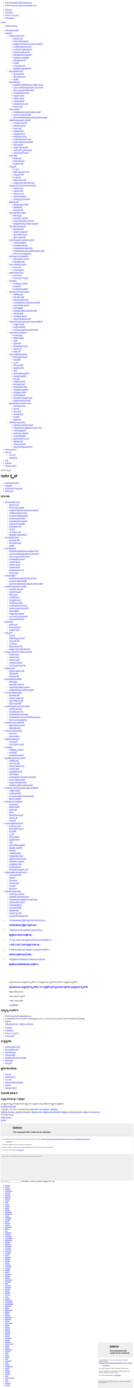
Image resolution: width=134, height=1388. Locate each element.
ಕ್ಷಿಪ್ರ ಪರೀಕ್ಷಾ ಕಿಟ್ (18, 229)
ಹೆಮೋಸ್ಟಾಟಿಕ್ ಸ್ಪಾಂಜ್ (20, 357)
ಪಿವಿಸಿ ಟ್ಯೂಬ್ (17, 275)
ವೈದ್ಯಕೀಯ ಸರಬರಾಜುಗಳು (91, 1112)
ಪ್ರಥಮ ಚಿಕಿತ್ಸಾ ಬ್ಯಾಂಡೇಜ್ (21, 373)
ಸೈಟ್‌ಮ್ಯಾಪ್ (54, 1109)
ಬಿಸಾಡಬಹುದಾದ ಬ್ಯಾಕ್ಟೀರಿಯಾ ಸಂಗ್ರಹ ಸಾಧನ (27, 428)
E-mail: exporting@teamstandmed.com (24, 5)
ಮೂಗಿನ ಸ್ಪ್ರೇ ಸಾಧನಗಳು (21, 433)
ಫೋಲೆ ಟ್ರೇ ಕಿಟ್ (18, 210)
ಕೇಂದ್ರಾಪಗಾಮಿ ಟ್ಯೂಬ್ (20, 346)
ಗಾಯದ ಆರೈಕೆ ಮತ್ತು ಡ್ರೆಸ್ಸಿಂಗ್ (18, 354)
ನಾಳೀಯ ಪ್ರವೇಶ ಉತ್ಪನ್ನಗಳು (14, 1082)
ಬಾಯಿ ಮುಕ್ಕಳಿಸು (18, 270)
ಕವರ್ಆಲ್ (16, 409)
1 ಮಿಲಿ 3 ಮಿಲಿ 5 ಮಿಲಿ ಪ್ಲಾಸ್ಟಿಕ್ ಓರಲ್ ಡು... (25, 944)
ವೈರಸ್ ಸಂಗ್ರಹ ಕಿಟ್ (19, 237)
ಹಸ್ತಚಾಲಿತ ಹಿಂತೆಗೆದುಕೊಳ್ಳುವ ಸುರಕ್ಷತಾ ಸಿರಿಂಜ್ (28, 85)
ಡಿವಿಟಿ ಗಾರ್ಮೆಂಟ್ (19, 161)
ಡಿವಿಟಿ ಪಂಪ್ (17, 158)
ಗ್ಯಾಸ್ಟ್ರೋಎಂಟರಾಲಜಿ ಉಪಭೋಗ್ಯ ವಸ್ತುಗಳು (22, 185)
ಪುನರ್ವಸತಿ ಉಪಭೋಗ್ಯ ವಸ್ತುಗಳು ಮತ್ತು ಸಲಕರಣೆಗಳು (26, 321)
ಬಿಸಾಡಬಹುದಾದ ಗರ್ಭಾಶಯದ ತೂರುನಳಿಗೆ (26, 302)
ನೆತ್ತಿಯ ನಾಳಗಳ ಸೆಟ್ (19, 180)
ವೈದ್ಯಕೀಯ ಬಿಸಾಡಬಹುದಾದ (52, 1112)
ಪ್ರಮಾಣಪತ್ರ (13, 458)
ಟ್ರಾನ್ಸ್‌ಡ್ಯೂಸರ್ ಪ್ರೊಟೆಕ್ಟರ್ (21, 57)
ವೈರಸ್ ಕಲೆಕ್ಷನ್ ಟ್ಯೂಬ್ (20, 234)
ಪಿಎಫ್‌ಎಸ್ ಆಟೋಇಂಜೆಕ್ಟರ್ (22, 115)
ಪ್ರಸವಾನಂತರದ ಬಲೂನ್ (21, 438)
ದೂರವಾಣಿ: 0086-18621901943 (21, 3)
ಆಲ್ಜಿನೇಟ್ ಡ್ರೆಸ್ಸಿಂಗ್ (19, 395)
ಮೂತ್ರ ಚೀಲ (17, 286)
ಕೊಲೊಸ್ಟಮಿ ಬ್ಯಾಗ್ (19, 384)
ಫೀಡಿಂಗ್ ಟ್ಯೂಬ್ (18, 194)
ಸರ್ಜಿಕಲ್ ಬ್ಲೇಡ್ (18, 313)
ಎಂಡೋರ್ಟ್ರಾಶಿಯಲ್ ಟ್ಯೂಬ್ (22, 139)
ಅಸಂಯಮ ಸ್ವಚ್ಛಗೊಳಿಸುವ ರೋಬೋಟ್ (25, 330)
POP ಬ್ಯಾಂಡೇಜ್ (18, 365)
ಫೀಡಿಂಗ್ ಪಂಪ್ (18, 191)
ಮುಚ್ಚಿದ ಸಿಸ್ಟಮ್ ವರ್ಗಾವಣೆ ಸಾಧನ (23, 183)
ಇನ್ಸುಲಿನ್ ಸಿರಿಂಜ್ (18, 96)
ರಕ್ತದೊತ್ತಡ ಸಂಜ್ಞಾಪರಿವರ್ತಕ (22, 68)
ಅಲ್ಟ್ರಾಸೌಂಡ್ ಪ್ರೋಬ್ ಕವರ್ (22, 319)
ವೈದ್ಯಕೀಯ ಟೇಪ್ (18, 368)
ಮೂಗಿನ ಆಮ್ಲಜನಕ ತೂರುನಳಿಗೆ (23, 142)
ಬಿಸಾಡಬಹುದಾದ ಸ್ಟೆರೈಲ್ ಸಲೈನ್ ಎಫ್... (23, 925)
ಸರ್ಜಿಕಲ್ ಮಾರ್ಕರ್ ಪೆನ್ (21, 300)
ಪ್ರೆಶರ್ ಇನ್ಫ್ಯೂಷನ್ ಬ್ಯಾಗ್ (21, 172)
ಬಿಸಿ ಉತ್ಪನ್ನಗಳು (44, 1109)
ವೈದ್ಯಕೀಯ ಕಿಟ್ (14, 202)
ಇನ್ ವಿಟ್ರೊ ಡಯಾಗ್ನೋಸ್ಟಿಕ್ (17, 226)
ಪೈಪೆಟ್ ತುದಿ (17, 343)
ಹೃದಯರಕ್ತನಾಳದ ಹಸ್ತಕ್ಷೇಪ (17, 213)
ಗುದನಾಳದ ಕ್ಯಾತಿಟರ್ (19, 196)
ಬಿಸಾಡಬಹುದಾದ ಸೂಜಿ (20, 104)
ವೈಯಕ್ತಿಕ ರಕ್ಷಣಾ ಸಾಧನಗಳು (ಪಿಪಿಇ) (20, 403)
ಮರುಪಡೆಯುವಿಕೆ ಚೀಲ (20, 245)
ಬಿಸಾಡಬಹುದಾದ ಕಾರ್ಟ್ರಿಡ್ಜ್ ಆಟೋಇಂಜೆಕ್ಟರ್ (27, 112)
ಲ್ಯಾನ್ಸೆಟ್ (15, 79)
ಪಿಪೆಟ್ (15, 341)
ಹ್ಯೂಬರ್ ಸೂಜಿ (18, 38)
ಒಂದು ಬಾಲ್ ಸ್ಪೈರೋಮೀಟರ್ (22, 150)
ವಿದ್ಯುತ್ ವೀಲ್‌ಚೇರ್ (19, 327)
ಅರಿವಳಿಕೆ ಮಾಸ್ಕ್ (18, 131)
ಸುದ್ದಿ (6, 460)
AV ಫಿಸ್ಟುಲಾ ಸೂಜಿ (19, 66)
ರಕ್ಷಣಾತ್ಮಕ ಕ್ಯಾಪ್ (18, 441)
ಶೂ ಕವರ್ (16, 417)
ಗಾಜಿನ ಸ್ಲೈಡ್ (17, 349)
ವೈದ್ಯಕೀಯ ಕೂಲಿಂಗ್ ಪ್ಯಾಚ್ (21, 400)
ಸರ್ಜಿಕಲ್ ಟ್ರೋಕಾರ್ (19, 243)
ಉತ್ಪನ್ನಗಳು (8, 33)
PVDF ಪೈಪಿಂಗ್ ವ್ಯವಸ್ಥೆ (20, 278)
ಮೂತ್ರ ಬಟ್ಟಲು (17, 335)
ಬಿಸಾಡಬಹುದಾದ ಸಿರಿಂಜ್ (21, 93)
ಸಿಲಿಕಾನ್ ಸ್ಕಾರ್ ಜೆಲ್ (19, 444)
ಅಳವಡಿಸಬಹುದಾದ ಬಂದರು (22, 47)
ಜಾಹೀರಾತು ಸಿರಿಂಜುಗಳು (23, 1112)
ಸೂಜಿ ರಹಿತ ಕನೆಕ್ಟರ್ (19, 436)
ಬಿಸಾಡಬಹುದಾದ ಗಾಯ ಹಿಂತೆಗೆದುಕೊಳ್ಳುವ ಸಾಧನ (29, 251)
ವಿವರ (16, 1005)
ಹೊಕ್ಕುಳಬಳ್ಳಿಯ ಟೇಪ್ (20, 387)
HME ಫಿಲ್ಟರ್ (17, 128)
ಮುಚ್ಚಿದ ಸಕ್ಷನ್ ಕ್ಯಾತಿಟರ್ (20, 147)
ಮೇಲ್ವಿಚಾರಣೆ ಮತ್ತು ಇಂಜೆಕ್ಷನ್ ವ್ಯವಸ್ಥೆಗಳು (25, 223)
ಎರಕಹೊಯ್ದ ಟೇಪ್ (19, 381)
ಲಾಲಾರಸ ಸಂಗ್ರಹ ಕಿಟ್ (20, 232)
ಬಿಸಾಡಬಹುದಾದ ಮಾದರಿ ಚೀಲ (23, 248)
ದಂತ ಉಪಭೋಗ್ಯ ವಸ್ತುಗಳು (17, 264)
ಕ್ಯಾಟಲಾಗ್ (8, 463)
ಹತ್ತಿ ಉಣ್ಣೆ (16, 379)
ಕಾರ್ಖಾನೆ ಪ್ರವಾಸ (10, 1077)
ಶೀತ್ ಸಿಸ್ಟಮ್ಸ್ (17, 215)
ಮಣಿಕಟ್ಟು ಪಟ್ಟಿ (18, 294)
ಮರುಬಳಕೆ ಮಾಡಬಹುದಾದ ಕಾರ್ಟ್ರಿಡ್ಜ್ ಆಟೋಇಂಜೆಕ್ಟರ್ (30, 117)
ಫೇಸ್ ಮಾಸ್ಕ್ (17, 411)
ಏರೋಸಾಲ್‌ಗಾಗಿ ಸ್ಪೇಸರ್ (21, 153)
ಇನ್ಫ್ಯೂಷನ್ (12, 166)
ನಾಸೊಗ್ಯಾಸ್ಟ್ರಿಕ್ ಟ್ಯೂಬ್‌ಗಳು (21, 199)
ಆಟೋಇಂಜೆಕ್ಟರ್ (14, 109)
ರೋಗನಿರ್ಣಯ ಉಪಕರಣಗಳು (18, 256)
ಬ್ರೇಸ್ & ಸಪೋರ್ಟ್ (15, 799)
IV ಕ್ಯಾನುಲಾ (17, 177)
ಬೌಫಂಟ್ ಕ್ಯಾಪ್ (18, 414)
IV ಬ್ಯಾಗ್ (16, 169)
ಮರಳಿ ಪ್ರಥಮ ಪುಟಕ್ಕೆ (11, 30)
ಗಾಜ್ (15, 370)
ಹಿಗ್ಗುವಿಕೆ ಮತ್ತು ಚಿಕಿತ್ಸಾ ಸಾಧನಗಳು (23, 221)
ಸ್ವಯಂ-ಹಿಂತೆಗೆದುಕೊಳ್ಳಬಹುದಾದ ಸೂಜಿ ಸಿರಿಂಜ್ (28, 87)
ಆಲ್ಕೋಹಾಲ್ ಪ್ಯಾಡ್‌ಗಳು (20, 389)
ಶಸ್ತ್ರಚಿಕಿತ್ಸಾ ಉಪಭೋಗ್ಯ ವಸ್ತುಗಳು (19, 292)
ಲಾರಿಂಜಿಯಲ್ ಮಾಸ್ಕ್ (20, 136)
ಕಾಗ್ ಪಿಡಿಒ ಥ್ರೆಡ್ (18, 297)
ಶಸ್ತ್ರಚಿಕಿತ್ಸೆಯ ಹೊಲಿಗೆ (20, 316)
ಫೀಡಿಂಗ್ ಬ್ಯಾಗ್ (18, 188)
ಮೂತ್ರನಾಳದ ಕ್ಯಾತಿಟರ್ (20, 289)
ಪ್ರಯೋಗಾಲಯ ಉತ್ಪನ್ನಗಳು (18, 332)
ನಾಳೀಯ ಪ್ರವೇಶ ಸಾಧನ (16, 36)
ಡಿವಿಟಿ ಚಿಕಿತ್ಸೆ (13, 155)
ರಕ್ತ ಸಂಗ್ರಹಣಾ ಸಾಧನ (16, 71)
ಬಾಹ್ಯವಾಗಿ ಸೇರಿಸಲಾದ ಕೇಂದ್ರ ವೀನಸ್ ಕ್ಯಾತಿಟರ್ (28, 44)
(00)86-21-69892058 (26, 1024)
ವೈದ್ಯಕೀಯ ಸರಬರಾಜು (8, 1112)
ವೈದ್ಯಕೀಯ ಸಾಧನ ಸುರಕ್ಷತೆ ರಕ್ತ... (21, 935)
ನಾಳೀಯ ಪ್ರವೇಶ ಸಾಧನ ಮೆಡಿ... (20, 954)
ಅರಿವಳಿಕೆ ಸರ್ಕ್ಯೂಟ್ (19, 125)
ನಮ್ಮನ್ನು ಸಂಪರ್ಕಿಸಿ (11, 466)
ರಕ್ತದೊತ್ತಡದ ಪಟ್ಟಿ (18, 262)
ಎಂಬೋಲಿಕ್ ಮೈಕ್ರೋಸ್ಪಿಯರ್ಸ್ (22, 49)
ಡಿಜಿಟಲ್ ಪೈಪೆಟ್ (18, 338)
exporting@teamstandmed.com (21, 1016)
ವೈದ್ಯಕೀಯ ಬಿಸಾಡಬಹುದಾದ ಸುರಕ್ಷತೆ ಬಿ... (24, 964)
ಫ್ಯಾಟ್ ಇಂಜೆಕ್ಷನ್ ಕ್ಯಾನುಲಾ (21, 305)
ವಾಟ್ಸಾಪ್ (3, 1120)
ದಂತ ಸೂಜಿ (17, 267)
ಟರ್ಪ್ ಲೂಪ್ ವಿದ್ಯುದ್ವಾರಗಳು (22, 253)
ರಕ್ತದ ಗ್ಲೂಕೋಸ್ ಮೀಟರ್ (21, 259)
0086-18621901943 (11, 1024)
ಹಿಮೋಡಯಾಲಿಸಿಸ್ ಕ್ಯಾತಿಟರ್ (22, 55)
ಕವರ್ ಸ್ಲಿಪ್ (16, 351)
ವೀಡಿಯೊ (8, 1085)
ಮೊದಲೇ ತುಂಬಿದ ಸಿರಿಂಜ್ (21, 52)
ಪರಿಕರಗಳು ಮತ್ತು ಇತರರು (17, 422)
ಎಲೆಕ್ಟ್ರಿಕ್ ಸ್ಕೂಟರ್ (18, 324)
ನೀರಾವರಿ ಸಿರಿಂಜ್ (18, 101)
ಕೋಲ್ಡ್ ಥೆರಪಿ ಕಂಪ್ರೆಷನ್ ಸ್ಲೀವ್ (22, 398)
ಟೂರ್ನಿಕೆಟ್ (17, 360)
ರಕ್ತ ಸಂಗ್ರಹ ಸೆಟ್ (18, 74)
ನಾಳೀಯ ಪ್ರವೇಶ (10, 449)
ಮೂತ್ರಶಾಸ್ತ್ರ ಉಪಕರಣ (20, 283)
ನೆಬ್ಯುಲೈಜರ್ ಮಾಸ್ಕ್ (19, 134)
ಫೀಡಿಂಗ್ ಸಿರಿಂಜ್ (18, 98)
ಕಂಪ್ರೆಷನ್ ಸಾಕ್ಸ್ (18, 164)
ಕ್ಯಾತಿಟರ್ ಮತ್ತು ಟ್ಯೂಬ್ (16, 272)
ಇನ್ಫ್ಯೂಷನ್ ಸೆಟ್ (18, 174)
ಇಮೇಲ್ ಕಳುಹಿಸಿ (6, 1117)
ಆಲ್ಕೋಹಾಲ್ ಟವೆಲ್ (19, 392)
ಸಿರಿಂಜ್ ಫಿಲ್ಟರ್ (18, 106)
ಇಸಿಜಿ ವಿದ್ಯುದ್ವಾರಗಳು (19, 430)
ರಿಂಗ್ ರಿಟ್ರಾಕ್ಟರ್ (18, 308)
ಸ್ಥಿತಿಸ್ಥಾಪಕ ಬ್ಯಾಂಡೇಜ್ (19, 376)
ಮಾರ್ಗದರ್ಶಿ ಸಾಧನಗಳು (20, 218)
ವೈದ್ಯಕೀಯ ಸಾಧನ (37, 1112)
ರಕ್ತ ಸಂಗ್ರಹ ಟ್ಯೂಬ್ (19, 76)
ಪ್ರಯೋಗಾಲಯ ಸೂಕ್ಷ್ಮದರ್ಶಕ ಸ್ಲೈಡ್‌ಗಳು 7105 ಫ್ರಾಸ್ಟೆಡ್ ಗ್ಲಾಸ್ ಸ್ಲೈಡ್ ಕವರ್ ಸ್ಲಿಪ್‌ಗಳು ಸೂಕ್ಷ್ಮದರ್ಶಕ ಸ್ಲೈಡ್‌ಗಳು (48, 987)
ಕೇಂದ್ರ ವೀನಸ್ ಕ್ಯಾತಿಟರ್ (20, 41)
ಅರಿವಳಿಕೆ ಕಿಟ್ (17, 207)
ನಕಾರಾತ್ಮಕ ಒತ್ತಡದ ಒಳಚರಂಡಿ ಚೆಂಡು (25, 311)
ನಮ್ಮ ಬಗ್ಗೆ (8, 452)
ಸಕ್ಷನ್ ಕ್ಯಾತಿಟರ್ (18, 145)
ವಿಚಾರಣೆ (12, 1005)
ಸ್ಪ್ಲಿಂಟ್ (15, 362)
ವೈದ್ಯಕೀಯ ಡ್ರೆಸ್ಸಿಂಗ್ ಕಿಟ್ (20, 204)
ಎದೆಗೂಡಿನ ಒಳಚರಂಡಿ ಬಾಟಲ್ (23, 425)
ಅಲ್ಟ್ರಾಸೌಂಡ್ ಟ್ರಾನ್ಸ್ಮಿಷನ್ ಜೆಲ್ (22, 447)
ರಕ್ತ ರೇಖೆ (16, 63)
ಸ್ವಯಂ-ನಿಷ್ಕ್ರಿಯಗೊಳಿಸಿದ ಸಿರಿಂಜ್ (23, 90)
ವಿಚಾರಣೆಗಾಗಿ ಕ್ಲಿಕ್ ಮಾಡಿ (8, 1106)
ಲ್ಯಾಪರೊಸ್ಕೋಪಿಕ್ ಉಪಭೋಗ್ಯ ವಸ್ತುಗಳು (21, 240)
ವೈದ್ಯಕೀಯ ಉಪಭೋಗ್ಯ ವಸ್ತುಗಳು (72, 1112)
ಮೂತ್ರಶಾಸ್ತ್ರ (13, 281)
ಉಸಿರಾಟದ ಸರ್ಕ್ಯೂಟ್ (20, 123)
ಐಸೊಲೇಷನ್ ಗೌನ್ (19, 406)
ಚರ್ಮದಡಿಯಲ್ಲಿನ (14, 82)
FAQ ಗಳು (12, 455)
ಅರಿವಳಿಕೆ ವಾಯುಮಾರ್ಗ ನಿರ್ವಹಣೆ (19, 120)
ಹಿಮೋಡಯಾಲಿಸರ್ (19, 60)
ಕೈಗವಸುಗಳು (17, 419)
